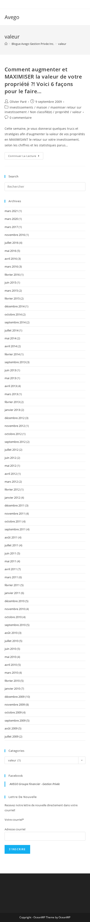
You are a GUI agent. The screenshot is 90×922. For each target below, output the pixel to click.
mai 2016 (10, 251)
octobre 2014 (13, 314)
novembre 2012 (15, 426)
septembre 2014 (15, 322)
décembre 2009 (14, 697)
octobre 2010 (13, 617)
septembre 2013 (15, 362)
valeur (76, 112)
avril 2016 (11, 259)
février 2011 (12, 585)
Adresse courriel (15, 829)
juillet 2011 (11, 545)
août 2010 (11, 633)
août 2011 (11, 537)
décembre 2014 (14, 306)
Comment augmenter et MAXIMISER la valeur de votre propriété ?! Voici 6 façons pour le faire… (43, 80)
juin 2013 (10, 370)
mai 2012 (10, 466)
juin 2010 (10, 649)
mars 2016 (11, 266)
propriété (62, 112)
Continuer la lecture (25, 157)
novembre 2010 (15, 609)
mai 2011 (10, 561)
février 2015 (12, 298)
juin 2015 (10, 282)
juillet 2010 (11, 641)
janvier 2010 (12, 689)
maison (41, 107)
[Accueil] (6, 44)
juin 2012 (10, 458)
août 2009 (11, 728)
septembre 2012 (15, 442)
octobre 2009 (13, 712)
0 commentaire (21, 118)
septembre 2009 (15, 720)
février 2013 (12, 402)
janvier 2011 (12, 593)
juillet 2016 (11, 243)
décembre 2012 (14, 418)
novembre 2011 (15, 513)
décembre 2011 (14, 505)
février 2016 (12, 275)
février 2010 (12, 681)
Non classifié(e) (41, 112)
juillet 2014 (11, 330)
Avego (12, 17)
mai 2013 (10, 378)
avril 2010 (11, 665)
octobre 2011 (13, 521)
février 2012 (12, 489)
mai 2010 (10, 657)
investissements (21, 107)
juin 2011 (10, 553)
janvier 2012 (12, 498)
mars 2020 (11, 219)
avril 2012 (11, 474)
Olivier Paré (18, 102)
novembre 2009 (15, 704)
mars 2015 (11, 291)
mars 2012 (11, 482)
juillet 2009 (11, 736)
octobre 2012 (13, 434)
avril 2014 (11, 346)
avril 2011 (11, 569)
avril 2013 (11, 386)
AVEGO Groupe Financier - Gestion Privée (35, 784)
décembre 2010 (14, 601)
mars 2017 (11, 227)
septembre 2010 (15, 625)
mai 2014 (10, 338)
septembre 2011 (15, 529)
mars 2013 (11, 394)
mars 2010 (11, 673)
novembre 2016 (15, 235)
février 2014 (12, 354)
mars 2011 (11, 577)
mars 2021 (11, 211)
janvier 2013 (12, 410)
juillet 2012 (11, 450)
